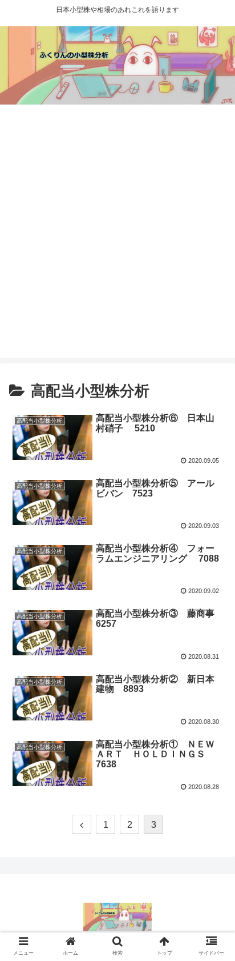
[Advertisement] (117, 240)
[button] (211, 916)
